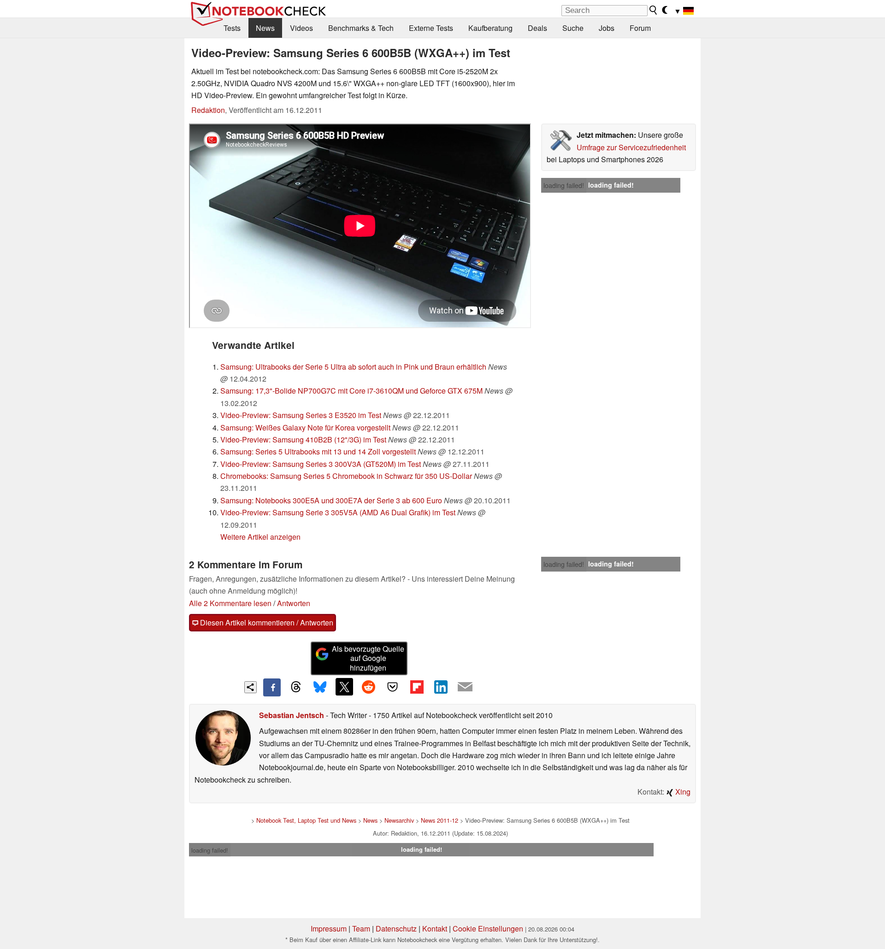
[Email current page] (465, 687)
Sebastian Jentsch (291, 715)
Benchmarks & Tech (361, 28)
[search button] (653, 10)
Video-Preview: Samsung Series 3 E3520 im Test (300, 415)
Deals (537, 28)
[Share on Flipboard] (416, 687)
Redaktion (208, 110)
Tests (232, 28)
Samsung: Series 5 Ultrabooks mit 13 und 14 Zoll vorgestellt (318, 451)
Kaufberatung (490, 28)
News (265, 28)
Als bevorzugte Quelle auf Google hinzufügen (368, 658)
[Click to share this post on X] (344, 687)
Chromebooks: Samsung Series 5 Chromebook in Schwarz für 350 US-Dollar (346, 476)
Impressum (329, 928)
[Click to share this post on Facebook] (272, 687)
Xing (681, 791)
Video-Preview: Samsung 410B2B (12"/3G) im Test (303, 439)
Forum (640, 28)
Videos (301, 28)
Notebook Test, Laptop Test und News (306, 820)
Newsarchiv (399, 820)
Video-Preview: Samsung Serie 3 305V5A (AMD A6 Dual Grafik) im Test (337, 512)
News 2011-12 (439, 820)
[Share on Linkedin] (440, 687)
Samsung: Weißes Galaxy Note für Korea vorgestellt (305, 427)
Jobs (606, 28)
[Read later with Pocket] (392, 687)
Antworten (293, 603)
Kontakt (434, 928)
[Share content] (250, 687)
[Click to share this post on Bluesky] (320, 687)
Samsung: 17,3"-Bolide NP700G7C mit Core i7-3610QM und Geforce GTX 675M (351, 390)
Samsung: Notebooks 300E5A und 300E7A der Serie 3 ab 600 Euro (331, 500)
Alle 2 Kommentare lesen (230, 603)
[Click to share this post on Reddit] (368, 687)
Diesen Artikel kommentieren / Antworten (265, 622)
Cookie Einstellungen (488, 928)
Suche (573, 28)
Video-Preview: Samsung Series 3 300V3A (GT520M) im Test (320, 464)
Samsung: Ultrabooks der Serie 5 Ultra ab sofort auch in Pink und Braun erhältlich (353, 366)
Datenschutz (396, 928)
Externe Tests (431, 28)
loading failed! (563, 185)
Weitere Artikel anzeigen (260, 536)
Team (361, 928)
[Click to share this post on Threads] (296, 687)
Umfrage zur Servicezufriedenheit (631, 147)
